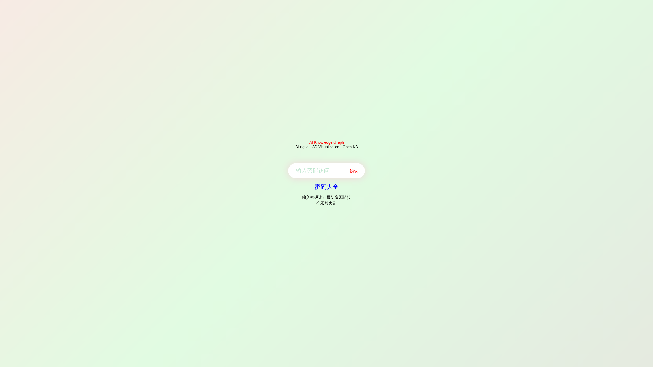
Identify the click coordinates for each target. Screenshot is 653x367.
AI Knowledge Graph (326, 142)
